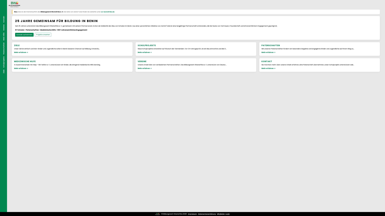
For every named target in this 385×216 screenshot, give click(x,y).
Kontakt (4, 19)
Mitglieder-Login (223, 214)
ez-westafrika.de (107, 12)
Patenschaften (4, 48)
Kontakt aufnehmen (24, 35)
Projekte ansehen (43, 35)
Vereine (4, 27)
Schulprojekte (4, 62)
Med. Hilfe (4, 36)
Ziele (4, 71)
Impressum (192, 214)
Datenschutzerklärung (207, 214)
